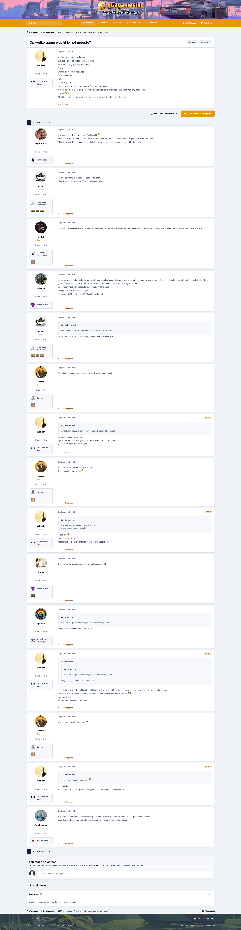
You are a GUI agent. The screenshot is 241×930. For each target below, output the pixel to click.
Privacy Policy (41, 925)
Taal (30, 925)
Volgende (41, 122)
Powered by (203, 925)
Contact (52, 925)
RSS (71, 925)
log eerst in (97, 865)
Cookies (61, 925)
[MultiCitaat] (58, 163)
